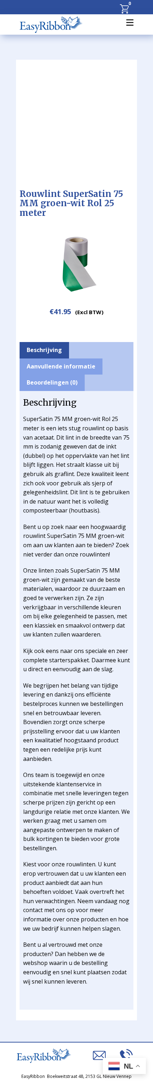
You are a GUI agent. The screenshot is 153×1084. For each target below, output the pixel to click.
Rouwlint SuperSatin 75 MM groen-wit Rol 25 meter (71, 203)
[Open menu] (129, 23)
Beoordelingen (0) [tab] (52, 382)
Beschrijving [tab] (44, 350)
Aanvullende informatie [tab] (61, 366)
